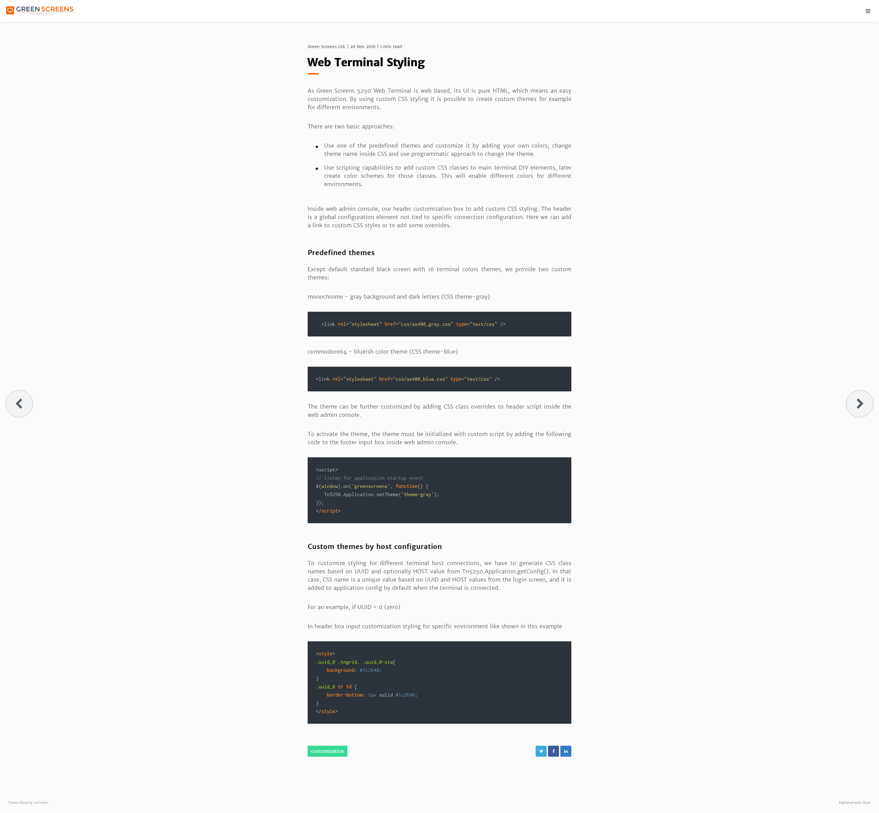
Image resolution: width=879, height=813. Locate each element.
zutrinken (41, 802)
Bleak (24, 802)
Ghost (866, 802)
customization (327, 751)
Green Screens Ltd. (327, 46)
